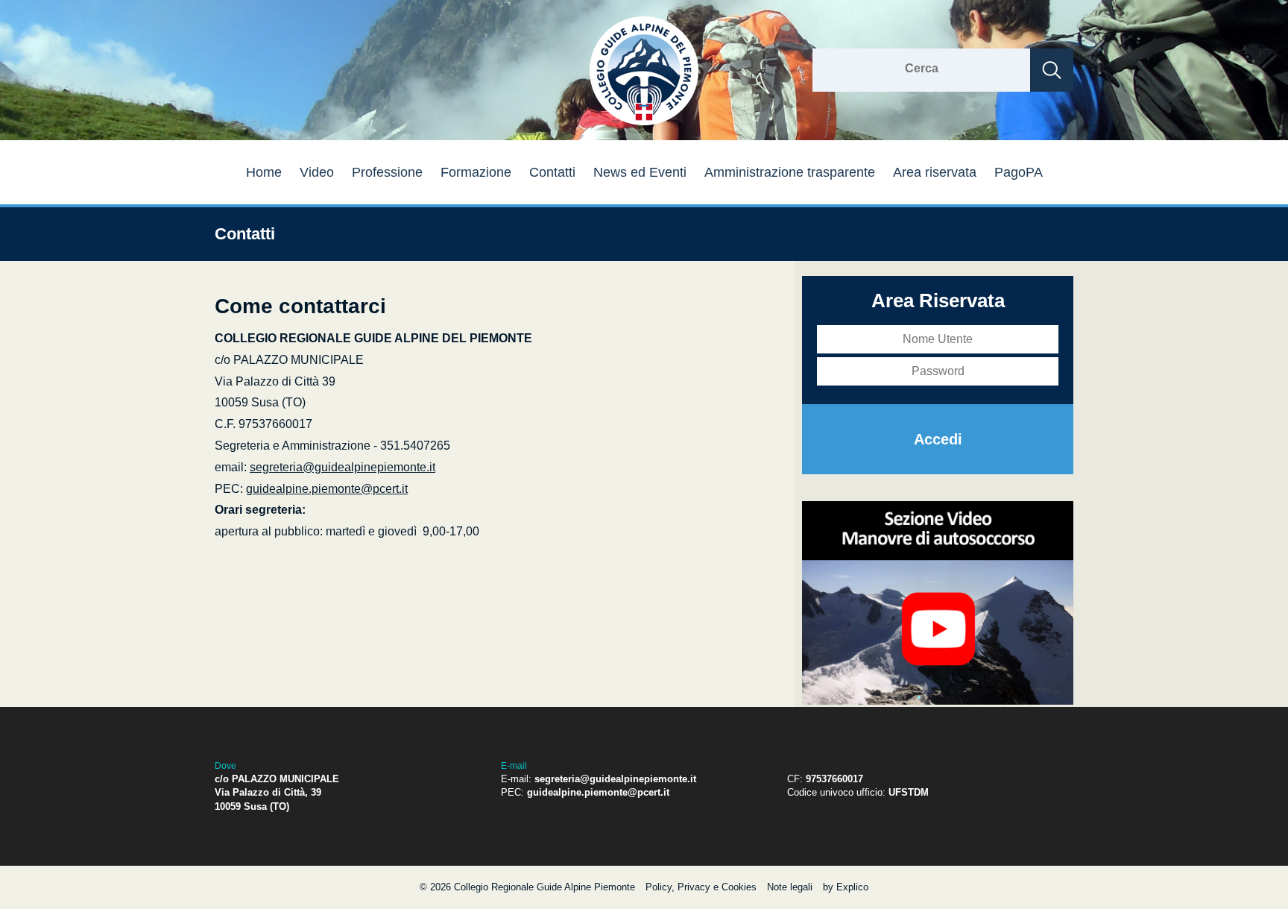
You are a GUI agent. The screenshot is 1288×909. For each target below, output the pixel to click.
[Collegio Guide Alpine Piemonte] (644, 122)
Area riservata (934, 172)
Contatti (552, 172)
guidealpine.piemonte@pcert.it (327, 488)
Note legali (789, 887)
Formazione (476, 172)
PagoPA (1018, 172)
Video (317, 172)
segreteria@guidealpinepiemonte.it (342, 467)
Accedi (938, 439)
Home (264, 172)
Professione (387, 172)
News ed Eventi (639, 172)
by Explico (845, 887)
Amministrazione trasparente (789, 172)
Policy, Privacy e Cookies (701, 887)
